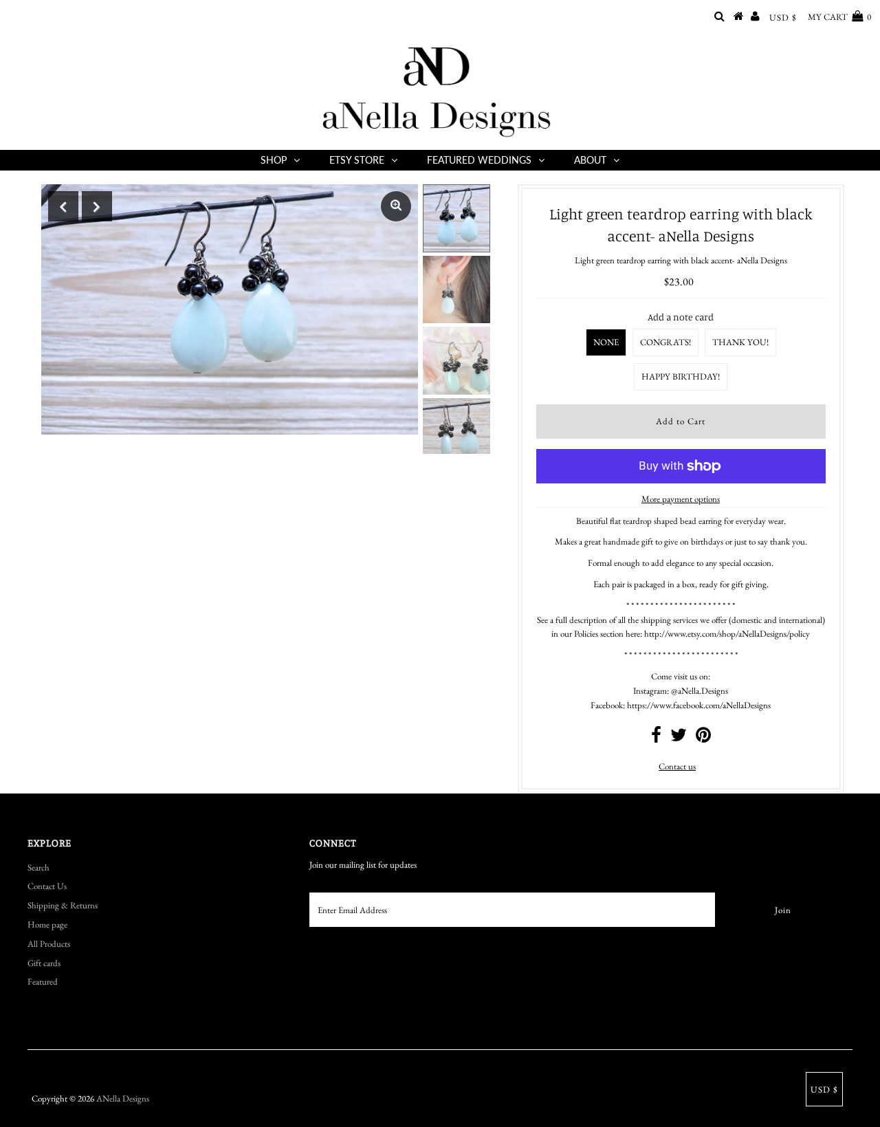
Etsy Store (356, 160)
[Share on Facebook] (656, 738)
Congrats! (665, 342)
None (606, 342)
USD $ (783, 17)
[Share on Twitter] (678, 738)
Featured (43, 981)
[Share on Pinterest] (703, 738)
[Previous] (63, 206)
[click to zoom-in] (396, 206)
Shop (274, 160)
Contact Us (47, 886)
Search (39, 867)
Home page (47, 924)
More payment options (680, 499)
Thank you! (740, 342)
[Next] (97, 206)
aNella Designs (122, 1098)
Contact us (677, 766)
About (590, 160)
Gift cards (44, 963)
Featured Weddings (479, 160)
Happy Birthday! (680, 376)
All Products (49, 944)
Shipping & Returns (63, 905)
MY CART (839, 17)
